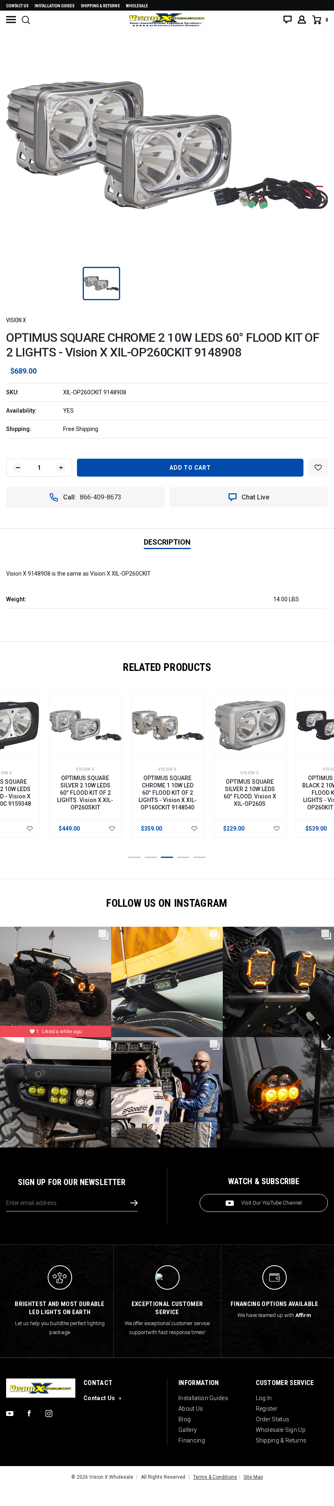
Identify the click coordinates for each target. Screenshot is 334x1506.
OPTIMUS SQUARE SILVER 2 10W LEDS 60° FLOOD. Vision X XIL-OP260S (250, 792)
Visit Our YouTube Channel (271, 1203)
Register (267, 1408)
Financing (191, 1440)
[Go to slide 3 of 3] (167, 857)
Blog (184, 1419)
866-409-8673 (100, 497)
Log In (264, 1398)
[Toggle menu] (11, 19)
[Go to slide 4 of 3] (183, 857)
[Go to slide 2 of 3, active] (151, 857)
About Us (190, 1408)
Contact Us (17, 6)
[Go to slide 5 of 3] (199, 857)
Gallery (187, 1430)
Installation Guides (203, 1398)
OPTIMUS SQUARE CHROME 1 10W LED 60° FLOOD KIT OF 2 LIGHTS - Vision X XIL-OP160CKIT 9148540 (167, 793)
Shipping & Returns (100, 6)
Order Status (273, 1419)
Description (167, 542)
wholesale (137, 6)
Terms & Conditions (215, 1477)
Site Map (253, 1477)
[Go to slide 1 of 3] (134, 857)
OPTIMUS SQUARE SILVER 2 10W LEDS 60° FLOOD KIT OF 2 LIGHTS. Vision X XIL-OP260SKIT (85, 793)
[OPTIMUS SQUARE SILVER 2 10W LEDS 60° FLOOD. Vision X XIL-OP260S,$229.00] (250, 725)
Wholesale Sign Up (280, 1430)
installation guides (55, 6)
